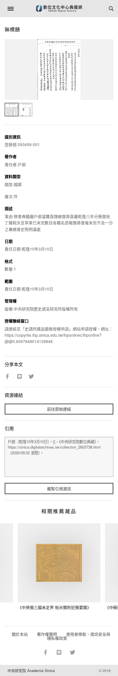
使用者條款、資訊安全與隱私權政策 (78, 636)
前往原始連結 (59, 409)
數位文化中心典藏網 (59, 8)
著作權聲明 (47, 634)
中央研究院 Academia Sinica (31, 670)
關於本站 (20, 634)
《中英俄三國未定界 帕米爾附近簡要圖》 (54, 607)
